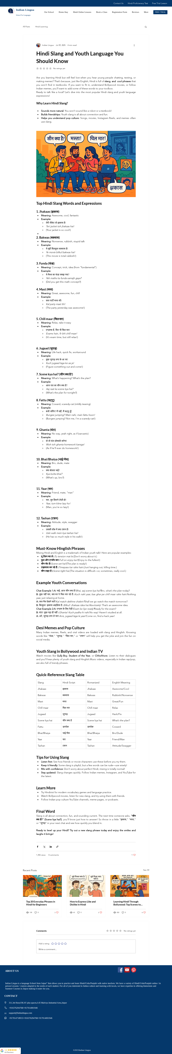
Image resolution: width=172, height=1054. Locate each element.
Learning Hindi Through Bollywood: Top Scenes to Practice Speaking (127, 903)
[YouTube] (127, 969)
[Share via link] (57, 846)
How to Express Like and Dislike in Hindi (83, 903)
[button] (145, 27)
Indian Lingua (25, 9)
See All (146, 870)
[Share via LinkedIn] (50, 846)
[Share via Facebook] (37, 846)
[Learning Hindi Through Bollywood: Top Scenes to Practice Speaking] (129, 886)
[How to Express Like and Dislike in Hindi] (86, 886)
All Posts (26, 26)
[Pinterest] (133, 969)
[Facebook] (120, 969)
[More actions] (134, 45)
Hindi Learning (41, 26)
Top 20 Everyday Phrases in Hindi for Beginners (40, 903)
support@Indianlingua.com (20, 1013)
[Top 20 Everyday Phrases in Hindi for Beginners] (42, 886)
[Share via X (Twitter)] (44, 846)
